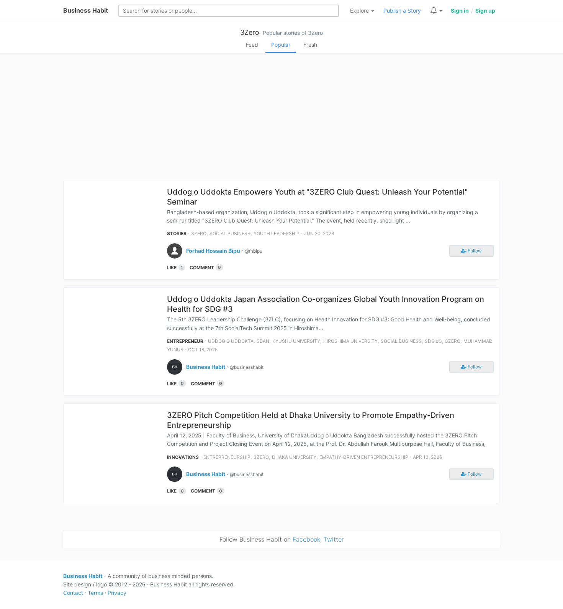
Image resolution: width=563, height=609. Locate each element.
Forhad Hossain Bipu (213, 250)
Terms (95, 592)
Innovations (183, 457)
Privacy (117, 592)
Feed (252, 44)
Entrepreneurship (226, 457)
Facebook (306, 539)
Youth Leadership (277, 233)
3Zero (249, 32)
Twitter (334, 539)
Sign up (485, 10)
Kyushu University (296, 341)
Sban (263, 341)
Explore (360, 10)
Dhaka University (294, 457)
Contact (73, 592)
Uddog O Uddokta (231, 341)
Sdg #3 (433, 341)
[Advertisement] (281, 118)
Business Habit (85, 10)
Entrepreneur (185, 341)
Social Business (229, 233)
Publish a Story (402, 10)
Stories (177, 233)
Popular (280, 44)
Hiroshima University (350, 341)
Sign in (460, 10)
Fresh (310, 44)
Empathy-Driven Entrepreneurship (363, 457)
